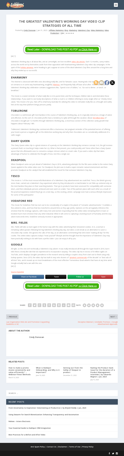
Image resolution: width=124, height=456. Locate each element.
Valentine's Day (84, 30)
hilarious (56, 84)
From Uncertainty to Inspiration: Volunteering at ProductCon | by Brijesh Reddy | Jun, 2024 (47, 408)
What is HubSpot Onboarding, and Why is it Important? (48, 370)
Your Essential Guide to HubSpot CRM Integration (30, 428)
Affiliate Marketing (56, 30)
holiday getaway (26, 67)
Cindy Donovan (30, 30)
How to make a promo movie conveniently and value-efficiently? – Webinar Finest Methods (20, 371)
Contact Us (51, 447)
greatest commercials (78, 257)
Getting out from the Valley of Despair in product (73, 370)
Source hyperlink (17, 272)
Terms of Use (74, 447)
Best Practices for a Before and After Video (27, 435)
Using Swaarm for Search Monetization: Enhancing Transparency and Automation (44, 414)
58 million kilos (98, 118)
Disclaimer (62, 447)
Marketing (73, 30)
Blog (66, 30)
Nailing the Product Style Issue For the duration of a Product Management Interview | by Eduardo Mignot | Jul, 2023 (102, 372)
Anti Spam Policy (38, 447)
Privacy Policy (87, 447)
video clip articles (78, 61)
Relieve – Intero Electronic (19, 421)
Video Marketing (97, 30)
